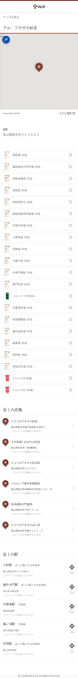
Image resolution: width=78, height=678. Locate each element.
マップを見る (11, 17)
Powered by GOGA (11, 113)
